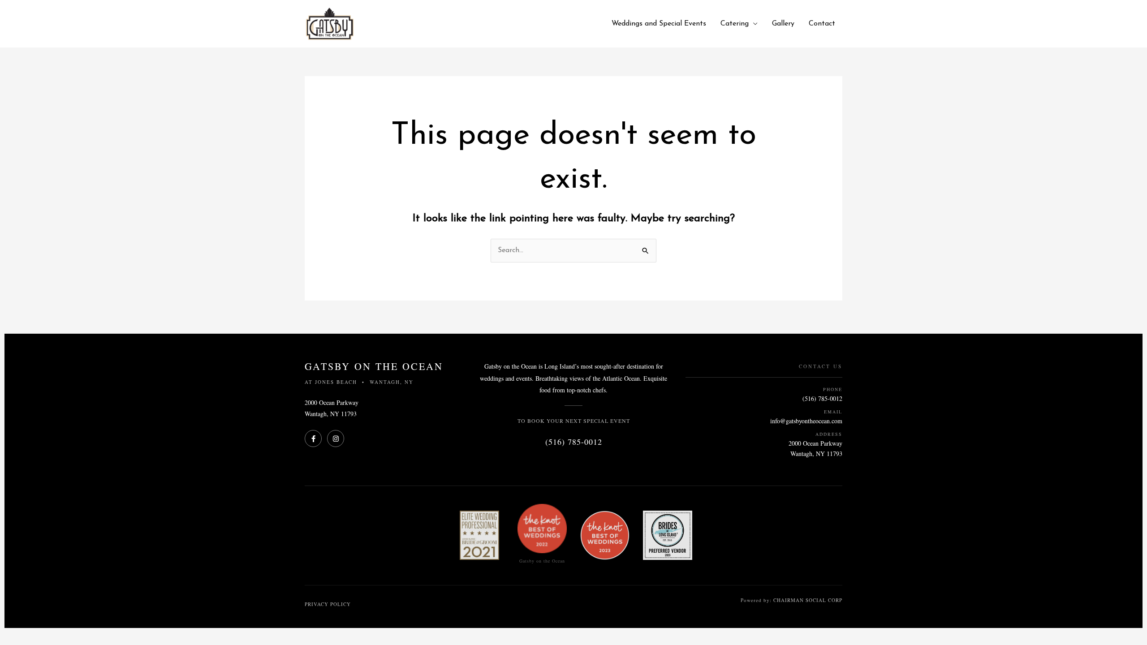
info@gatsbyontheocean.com (806, 421)
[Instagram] (335, 438)
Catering (734, 23)
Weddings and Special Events (659, 23)
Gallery (783, 23)
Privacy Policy (328, 604)
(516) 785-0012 (573, 441)
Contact (822, 23)
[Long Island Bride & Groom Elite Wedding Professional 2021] (479, 535)
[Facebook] (313, 438)
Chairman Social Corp (807, 600)
